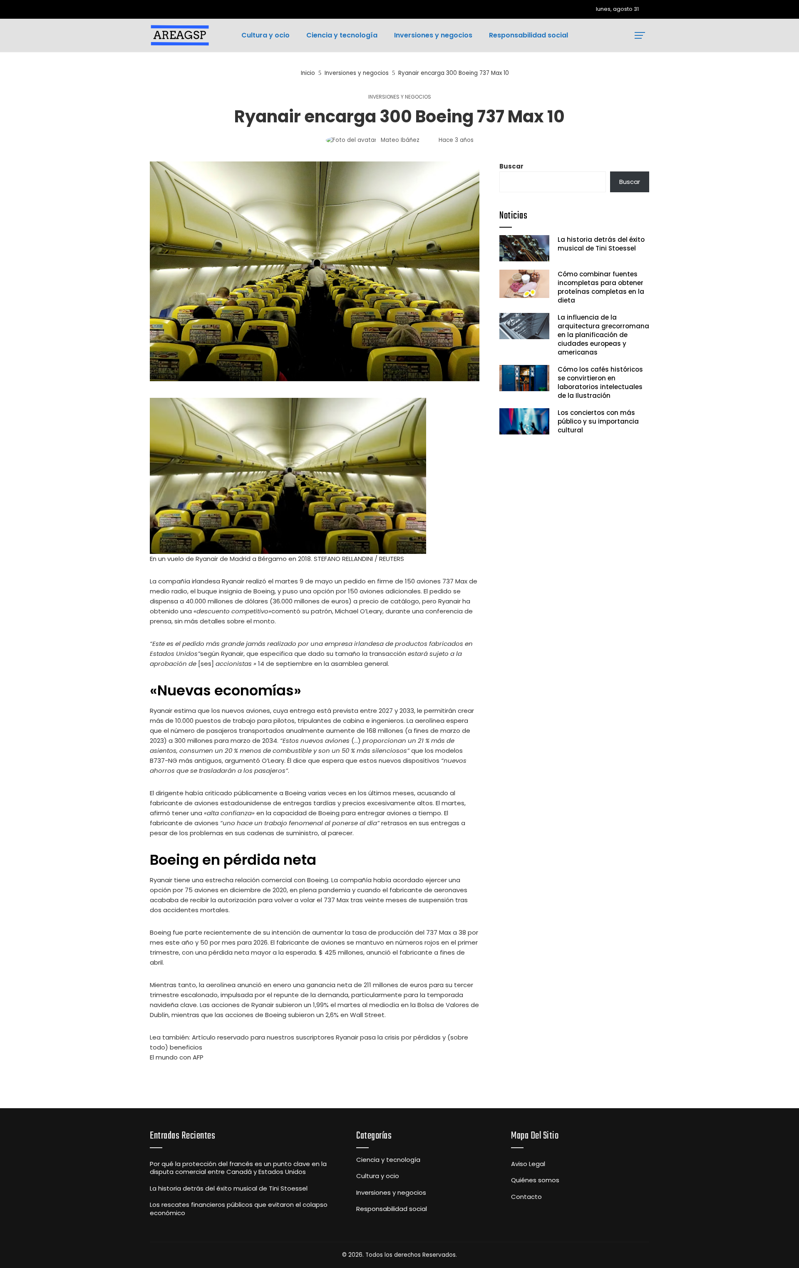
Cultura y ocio (377, 1176)
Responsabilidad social (391, 1209)
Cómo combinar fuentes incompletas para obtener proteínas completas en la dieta (601, 287)
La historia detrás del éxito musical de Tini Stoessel (601, 244)
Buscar (511, 166)
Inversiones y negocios (399, 96)
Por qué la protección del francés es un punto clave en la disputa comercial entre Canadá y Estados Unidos (238, 1167)
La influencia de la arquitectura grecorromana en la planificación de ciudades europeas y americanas (603, 335)
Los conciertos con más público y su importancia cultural (598, 421)
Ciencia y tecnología (388, 1160)
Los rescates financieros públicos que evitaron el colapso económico (239, 1208)
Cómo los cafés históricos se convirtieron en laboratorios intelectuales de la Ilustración (600, 382)
